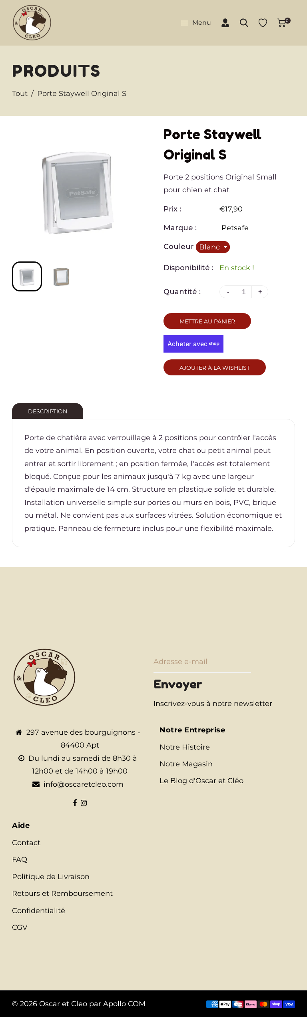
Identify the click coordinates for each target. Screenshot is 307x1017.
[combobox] (213, 247)
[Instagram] (84, 803)
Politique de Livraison (51, 876)
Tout (20, 93)
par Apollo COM (117, 1003)
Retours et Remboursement (62, 893)
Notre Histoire (184, 747)
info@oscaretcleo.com (84, 784)
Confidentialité (38, 910)
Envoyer (178, 684)
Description (47, 411)
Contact (26, 842)
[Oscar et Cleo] (32, 22)
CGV (20, 927)
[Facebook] (75, 803)
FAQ (19, 859)
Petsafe (235, 227)
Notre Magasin (186, 764)
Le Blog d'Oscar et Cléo (201, 780)
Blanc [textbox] (209, 247)
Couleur (179, 246)
